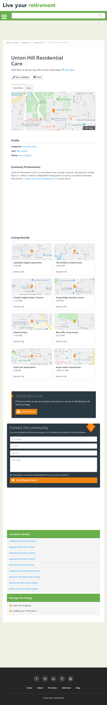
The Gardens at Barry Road (69, 262)
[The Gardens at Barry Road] (74, 252)
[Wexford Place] (32, 321)
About (40, 688)
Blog (78, 688)
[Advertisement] (53, 30)
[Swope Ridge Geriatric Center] (74, 286)
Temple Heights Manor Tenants (28, 297)
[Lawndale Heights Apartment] (32, 252)
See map (89, 128)
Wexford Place (20, 332)
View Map (69, 69)
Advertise (66, 688)
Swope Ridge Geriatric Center (70, 297)
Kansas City (18, 271)
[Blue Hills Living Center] (74, 321)
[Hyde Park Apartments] (32, 356)
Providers (52, 688)
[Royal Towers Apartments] (74, 356)
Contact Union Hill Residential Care (40, 178)
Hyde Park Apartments (24, 367)
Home (29, 688)
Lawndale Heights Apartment (27, 262)
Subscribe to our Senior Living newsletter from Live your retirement (41, 475)
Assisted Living (29, 146)
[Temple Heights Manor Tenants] (32, 286)
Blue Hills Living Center (67, 332)
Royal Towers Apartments (68, 367)
